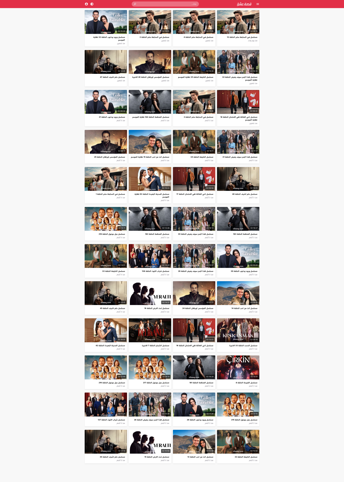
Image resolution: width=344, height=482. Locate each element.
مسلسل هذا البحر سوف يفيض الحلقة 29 (195, 271)
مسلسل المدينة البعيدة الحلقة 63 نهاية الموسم (152, 195)
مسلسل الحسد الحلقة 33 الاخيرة (243, 345)
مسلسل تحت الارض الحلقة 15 (156, 457)
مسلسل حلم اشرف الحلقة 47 (112, 77)
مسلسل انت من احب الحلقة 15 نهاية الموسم (150, 157)
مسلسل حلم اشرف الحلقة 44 (112, 457)
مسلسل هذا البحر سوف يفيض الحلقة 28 (151, 419)
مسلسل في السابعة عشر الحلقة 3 (154, 37)
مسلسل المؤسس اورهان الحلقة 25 (109, 157)
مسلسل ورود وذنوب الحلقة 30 (244, 271)
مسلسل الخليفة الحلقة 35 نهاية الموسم (195, 77)
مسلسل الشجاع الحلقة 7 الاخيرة (155, 345)
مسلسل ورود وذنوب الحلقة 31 (112, 117)
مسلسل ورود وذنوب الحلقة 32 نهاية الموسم (109, 39)
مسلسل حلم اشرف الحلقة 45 (112, 308)
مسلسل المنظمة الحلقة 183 (245, 234)
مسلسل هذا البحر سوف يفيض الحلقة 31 (240, 157)
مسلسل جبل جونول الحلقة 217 (156, 382)
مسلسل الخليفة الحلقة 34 (202, 157)
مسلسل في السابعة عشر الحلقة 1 (110, 194)
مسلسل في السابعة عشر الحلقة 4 (198, 37)
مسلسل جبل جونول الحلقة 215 (244, 419)
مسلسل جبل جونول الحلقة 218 (112, 234)
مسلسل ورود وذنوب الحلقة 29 (200, 419)
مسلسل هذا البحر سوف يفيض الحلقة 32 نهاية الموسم (239, 78)
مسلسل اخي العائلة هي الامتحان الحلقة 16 (194, 345)
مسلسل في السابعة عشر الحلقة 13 (242, 37)
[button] (135, 4)
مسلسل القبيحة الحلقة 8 (246, 382)
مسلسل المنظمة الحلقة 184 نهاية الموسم (150, 117)
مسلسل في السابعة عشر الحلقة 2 (198, 117)
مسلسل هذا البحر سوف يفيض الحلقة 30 (195, 234)
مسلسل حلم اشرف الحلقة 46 (244, 194)
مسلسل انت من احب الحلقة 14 (244, 308)
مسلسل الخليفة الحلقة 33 (113, 271)
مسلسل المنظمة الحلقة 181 (201, 382)
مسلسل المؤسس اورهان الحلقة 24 (197, 308)
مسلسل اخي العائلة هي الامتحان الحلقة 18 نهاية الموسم (238, 118)
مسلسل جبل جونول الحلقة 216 (112, 382)
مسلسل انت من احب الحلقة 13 (200, 457)
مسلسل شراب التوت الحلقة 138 (155, 271)
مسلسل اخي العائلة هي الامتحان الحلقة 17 (194, 194)
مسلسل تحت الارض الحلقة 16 (156, 308)
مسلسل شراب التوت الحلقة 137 (111, 419)
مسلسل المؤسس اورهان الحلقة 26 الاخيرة (150, 77)
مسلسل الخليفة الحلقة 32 (246, 457)
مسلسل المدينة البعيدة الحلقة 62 (110, 345)
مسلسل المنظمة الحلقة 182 (157, 234)
